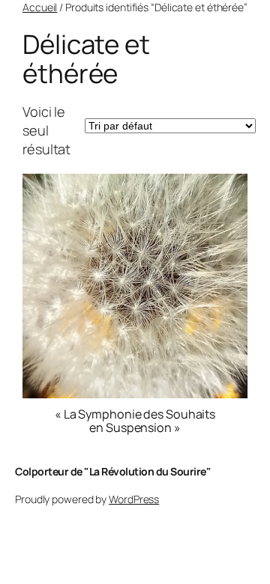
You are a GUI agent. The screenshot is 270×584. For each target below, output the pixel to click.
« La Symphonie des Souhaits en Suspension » (135, 420)
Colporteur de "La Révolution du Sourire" (113, 471)
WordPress (134, 499)
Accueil (39, 7)
